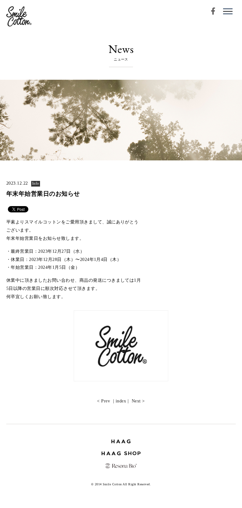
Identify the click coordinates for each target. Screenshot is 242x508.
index (121, 400)
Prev (105, 400)
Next (136, 400)
